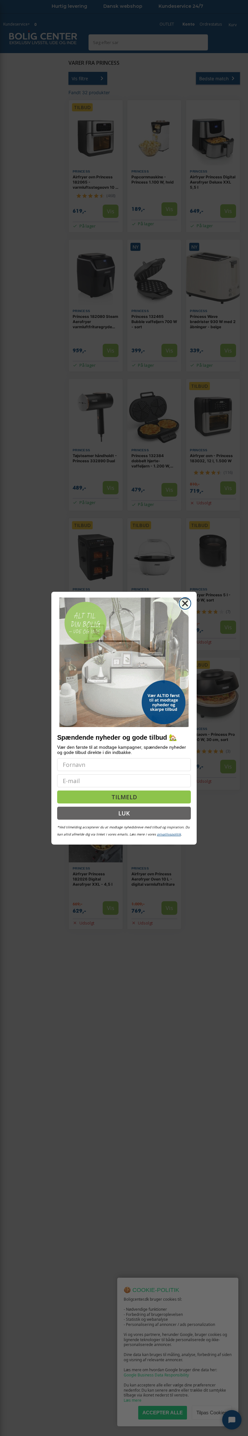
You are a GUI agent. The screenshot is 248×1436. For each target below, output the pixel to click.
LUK (124, 813)
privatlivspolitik (169, 834)
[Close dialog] (185, 603)
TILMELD (124, 797)
